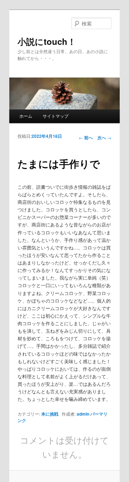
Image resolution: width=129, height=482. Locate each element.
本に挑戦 (49, 414)
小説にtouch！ (47, 41)
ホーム (25, 116)
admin (83, 414)
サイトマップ (55, 116)
